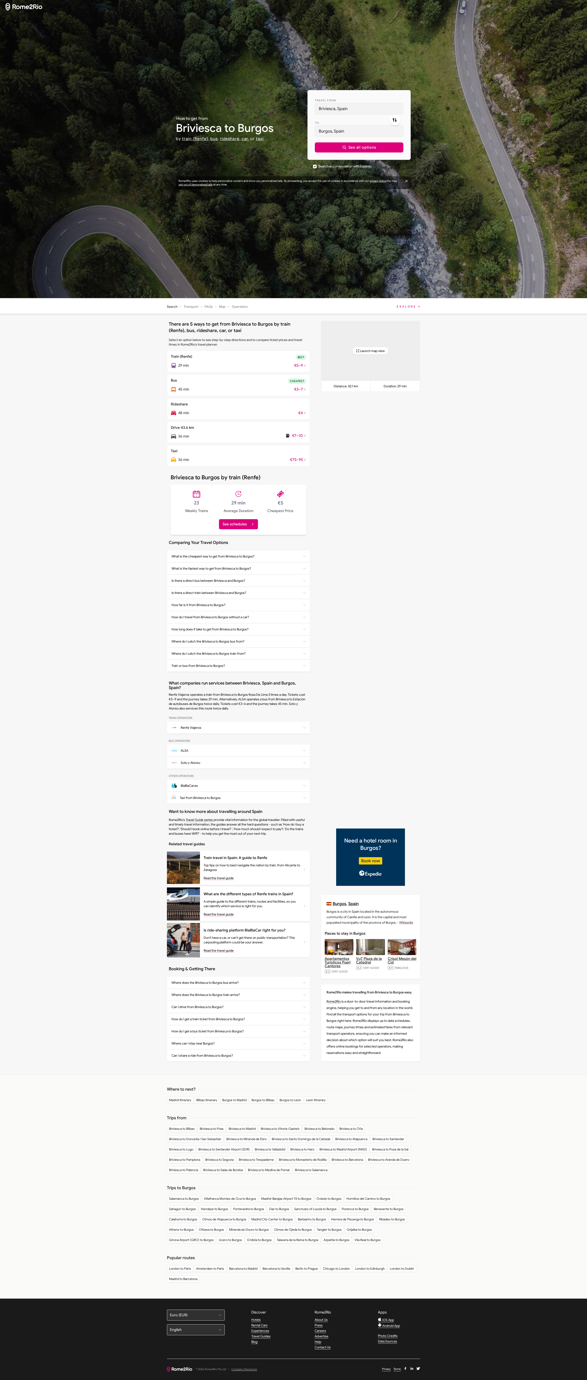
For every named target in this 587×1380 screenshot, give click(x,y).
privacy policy (378, 181)
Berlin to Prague (306, 1268)
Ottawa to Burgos (211, 1230)
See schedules (235, 524)
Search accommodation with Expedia (344, 166)
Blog (254, 1342)
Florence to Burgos (355, 1209)
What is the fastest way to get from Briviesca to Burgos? (211, 568)
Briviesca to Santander (388, 1139)
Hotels (256, 1320)
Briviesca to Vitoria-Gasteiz (280, 1129)
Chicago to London (336, 1268)
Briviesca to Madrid (242, 1129)
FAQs (209, 307)
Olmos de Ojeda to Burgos (293, 1230)
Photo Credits (388, 1336)
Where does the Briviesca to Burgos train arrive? (206, 995)
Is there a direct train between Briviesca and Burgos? (209, 593)
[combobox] (359, 108)
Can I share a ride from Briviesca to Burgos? (202, 1055)
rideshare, (230, 138)
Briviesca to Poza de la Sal (390, 1149)
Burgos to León (290, 1100)
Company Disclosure (244, 1369)
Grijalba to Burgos (359, 1230)
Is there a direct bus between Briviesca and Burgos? (208, 581)
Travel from (325, 100)
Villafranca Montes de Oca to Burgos (230, 1199)
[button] (359, 147)
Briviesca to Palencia (183, 1170)
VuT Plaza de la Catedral (369, 960)
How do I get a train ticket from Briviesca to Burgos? (208, 1019)
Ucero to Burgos (230, 1240)
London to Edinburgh (370, 1268)
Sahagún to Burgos (182, 1209)
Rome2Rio (334, 1001)
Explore (406, 306)
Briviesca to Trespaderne (256, 1160)
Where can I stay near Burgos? (193, 1043)
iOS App (388, 1320)
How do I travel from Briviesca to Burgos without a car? (210, 617)
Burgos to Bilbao (263, 1100)
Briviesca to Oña (351, 1129)
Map (222, 307)
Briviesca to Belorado (319, 1129)
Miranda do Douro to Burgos (249, 1230)
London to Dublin (402, 1268)
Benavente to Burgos (389, 1209)
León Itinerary (316, 1100)
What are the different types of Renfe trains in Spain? (248, 894)
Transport (191, 307)
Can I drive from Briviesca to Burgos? (198, 1007)
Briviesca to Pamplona (184, 1160)
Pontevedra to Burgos (248, 1209)
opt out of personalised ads (196, 184)
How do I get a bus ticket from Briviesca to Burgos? (208, 1031)
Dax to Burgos (279, 1209)
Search (172, 307)
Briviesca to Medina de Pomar (269, 1170)
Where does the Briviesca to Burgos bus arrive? (205, 983)
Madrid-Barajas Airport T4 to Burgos (286, 1199)
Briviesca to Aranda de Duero (388, 1160)
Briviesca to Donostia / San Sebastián (195, 1139)
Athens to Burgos (181, 1230)
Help (318, 1342)
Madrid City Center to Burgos (272, 1219)
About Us (321, 1320)
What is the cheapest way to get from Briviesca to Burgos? (213, 556)
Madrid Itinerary (180, 1100)
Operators (240, 307)
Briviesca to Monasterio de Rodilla (303, 1160)
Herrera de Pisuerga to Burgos (352, 1219)
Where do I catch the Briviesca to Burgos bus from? (208, 641)
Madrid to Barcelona (183, 1279)
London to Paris (180, 1268)
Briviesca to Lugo (181, 1149)
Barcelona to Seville (276, 1268)
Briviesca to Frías (212, 1129)
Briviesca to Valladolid (270, 1149)
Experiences (260, 1331)
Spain (353, 903)
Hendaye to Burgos (214, 1209)
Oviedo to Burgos (328, 1199)
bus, (214, 138)
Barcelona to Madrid (243, 1268)
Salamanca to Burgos (184, 1199)
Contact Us (323, 1347)
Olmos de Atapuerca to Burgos (224, 1219)
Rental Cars (259, 1325)
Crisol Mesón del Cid (402, 960)
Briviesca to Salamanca (311, 1170)
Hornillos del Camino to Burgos (368, 1199)
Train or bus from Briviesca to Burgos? (198, 666)
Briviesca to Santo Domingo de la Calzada (301, 1139)
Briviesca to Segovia (219, 1160)
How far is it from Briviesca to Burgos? (198, 605)
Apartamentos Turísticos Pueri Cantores (338, 962)
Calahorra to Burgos (183, 1219)
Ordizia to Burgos (259, 1240)
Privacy (386, 1369)
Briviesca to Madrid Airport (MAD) (343, 1149)
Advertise (321, 1336)
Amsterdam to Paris (210, 1268)
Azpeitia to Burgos (336, 1240)
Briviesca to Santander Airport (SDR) (224, 1149)
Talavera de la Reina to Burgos (297, 1240)
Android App (391, 1326)
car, (245, 138)
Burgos (339, 903)
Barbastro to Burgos (312, 1219)
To (317, 123)
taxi (260, 138)
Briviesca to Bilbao (182, 1129)
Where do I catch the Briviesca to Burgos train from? (209, 653)
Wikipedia (406, 922)
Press (319, 1325)
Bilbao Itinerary (206, 1100)
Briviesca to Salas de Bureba (223, 1170)
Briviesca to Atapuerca (351, 1139)
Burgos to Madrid (234, 1100)
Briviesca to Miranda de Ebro (246, 1139)
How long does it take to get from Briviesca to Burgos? (210, 629)
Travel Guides (261, 1336)
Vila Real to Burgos (367, 1240)
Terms (397, 1369)
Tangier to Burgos (329, 1230)
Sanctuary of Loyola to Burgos (315, 1209)
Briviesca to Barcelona (347, 1160)
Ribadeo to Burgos (392, 1219)
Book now (370, 860)
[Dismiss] (406, 181)
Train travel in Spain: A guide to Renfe (235, 858)
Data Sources (387, 1341)
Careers (320, 1331)
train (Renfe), (195, 138)
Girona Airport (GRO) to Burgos (191, 1240)
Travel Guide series (199, 820)
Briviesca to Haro (302, 1149)
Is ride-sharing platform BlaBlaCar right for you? (244, 930)
